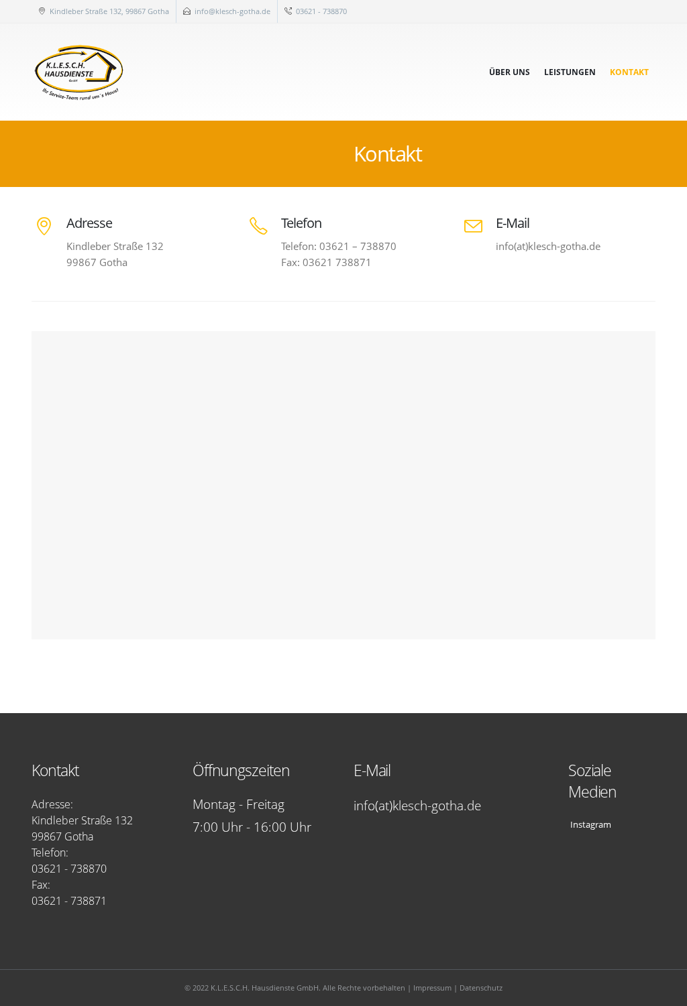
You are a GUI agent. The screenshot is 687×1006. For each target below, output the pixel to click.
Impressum (432, 988)
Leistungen (570, 72)
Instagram (589, 824)
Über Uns (509, 72)
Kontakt (629, 72)
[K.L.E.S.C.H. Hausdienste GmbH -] (79, 72)
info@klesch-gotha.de (232, 11)
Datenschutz (481, 988)
